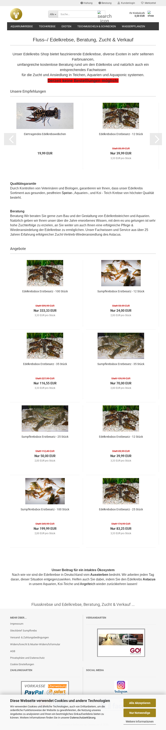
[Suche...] (101, 14)
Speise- (67, 193)
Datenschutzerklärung (82, 717)
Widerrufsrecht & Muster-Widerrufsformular (35, 644)
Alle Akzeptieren (139, 703)
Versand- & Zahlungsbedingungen (29, 637)
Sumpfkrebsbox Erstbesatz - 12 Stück (120, 291)
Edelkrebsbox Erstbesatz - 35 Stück (45, 364)
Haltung (88, 3)
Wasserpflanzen (133, 26)
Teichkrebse (47, 26)
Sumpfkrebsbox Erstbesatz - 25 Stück (44, 436)
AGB (12, 651)
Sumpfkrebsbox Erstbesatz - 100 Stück (45, 509)
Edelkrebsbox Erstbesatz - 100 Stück (45, 291)
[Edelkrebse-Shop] (26, 14)
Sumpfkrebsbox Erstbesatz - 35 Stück (120, 364)
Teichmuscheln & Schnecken (96, 26)
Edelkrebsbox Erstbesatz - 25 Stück (121, 509)
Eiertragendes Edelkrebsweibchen (45, 134)
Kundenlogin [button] (127, 3)
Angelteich (87, 584)
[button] (10, 139)
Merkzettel (150, 3)
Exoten (66, 26)
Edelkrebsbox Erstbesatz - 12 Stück (121, 134)
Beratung (106, 3)
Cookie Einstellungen (22, 664)
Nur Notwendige (139, 712)
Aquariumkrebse (22, 26)
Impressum (16, 623)
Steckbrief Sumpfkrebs (23, 630)
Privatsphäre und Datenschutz (27, 657)
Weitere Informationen (140, 721)
